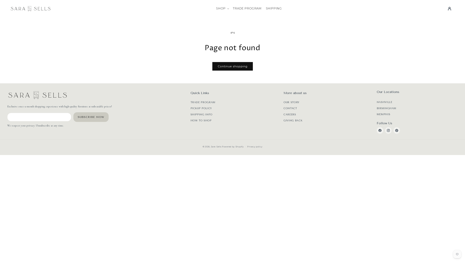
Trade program (203, 102)
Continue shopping (232, 66)
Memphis (383, 114)
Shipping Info (202, 114)
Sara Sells (216, 146)
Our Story (292, 102)
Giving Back (293, 120)
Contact (290, 108)
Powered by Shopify (233, 146)
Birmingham (387, 108)
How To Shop (201, 120)
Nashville (384, 102)
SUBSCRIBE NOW (91, 117)
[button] (222, 9)
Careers (290, 114)
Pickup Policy (201, 108)
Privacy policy (254, 146)
